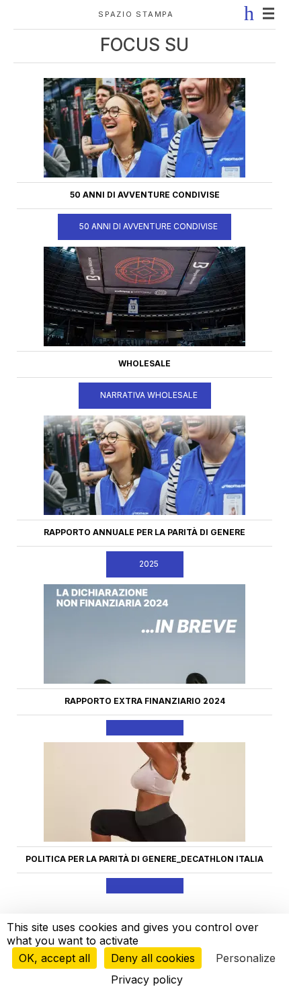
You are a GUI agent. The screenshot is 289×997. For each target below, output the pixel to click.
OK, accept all (54, 958)
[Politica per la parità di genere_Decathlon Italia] (144, 839)
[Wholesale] (144, 343)
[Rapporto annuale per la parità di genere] (144, 512)
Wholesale (144, 363)
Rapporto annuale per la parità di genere (144, 532)
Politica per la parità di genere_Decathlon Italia (144, 859)
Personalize (246, 958)
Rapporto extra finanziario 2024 (145, 701)
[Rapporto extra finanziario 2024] (144, 681)
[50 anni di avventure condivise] (144, 175)
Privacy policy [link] (147, 979)
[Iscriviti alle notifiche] (246, 13)
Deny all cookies (153, 958)
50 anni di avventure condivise (145, 195)
